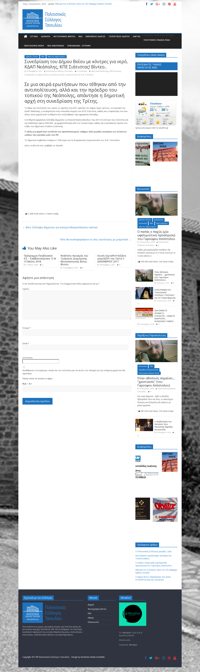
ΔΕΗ (93, 71)
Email (25, 343)
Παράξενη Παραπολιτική (148, 370)
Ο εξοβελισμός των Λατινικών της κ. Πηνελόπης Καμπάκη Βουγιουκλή (163, 425)
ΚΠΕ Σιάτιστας (115, 71)
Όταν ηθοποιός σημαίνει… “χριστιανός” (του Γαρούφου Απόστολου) (164, 276)
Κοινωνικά (143, 223)
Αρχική (91, 604)
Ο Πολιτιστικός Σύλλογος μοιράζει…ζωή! (153, 551)
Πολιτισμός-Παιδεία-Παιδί (149, 373)
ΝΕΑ (80, 36)
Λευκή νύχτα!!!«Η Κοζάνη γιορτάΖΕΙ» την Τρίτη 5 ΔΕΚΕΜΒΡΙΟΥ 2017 (111, 258)
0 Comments (82, 71)
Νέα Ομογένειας (55, 45)
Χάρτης (136, 36)
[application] (156, 84)
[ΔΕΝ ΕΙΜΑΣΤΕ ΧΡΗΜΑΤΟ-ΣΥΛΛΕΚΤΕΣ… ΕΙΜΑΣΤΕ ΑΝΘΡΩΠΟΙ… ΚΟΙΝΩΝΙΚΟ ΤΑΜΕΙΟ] (144, 309)
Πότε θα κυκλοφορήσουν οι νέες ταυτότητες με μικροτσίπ (95, 239)
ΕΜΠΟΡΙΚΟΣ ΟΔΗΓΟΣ (95, 36)
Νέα (89, 613)
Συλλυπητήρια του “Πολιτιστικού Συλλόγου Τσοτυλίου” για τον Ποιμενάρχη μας (165, 293)
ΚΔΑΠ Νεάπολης (102, 71)
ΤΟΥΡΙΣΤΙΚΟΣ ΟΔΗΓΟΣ (119, 36)
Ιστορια (34, 36)
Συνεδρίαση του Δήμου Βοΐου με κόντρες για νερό (44, 75)
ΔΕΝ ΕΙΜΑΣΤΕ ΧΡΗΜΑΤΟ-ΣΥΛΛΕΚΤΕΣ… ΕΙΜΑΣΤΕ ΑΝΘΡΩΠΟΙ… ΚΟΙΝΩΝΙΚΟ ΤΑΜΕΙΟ (164, 315)
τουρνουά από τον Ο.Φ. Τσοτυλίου (79, 75)
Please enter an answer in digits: (37, 378)
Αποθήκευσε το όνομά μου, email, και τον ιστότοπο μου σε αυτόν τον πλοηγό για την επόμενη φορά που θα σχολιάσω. (73, 372)
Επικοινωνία (93, 622)
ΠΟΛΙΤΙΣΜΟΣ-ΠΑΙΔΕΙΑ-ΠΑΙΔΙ (157, 40)
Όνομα (26, 327)
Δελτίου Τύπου (32, 57)
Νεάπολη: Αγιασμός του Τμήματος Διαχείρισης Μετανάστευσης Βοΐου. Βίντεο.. (74, 260)
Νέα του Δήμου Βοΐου (56, 57)
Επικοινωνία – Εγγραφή (78, 45)
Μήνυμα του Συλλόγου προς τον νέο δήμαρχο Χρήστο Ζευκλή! (83, 4)
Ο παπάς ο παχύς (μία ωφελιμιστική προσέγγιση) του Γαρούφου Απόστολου (156, 235)
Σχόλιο (25, 288)
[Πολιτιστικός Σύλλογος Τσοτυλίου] (25, 36)
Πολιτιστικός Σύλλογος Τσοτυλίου (59, 71)
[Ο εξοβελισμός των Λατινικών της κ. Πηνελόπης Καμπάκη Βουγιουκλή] (144, 420)
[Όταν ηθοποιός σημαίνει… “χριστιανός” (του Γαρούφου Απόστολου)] (144, 270)
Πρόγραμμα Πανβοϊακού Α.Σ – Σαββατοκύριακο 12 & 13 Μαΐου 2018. (40, 258)
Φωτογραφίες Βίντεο (97, 609)
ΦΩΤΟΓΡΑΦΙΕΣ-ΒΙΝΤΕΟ (64, 36)
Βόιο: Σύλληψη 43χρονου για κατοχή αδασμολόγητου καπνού (60, 227)
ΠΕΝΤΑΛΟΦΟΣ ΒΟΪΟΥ (34, 45)
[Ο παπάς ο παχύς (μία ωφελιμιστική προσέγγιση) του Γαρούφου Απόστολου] (156, 195)
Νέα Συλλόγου (162, 223)
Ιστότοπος (27, 357)
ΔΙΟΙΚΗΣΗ (45, 36)
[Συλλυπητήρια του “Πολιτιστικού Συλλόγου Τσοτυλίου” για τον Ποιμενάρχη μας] (144, 288)
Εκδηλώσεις (158, 220)
